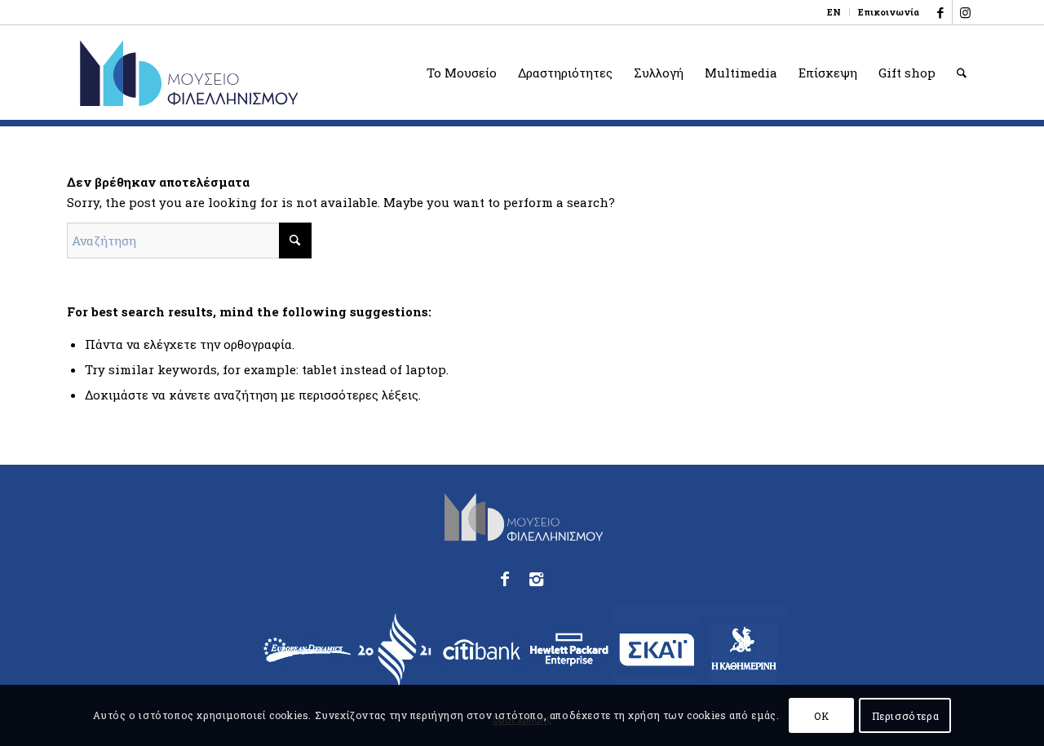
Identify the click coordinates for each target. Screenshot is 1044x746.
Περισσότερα (906, 715)
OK (821, 715)
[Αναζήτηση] (961, 72)
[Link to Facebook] (940, 12)
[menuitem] (834, 12)
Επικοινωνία (888, 12)
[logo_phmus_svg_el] (248, 72)
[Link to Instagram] (965, 12)
